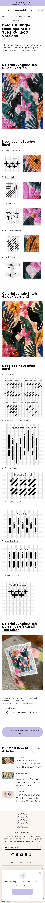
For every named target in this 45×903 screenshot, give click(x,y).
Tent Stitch (10, 257)
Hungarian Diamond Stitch (16, 420)
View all (37, 750)
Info (22, 868)
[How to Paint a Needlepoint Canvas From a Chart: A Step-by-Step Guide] (8, 775)
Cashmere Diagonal (13, 230)
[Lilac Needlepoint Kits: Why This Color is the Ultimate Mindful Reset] (8, 794)
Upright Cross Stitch (14, 150)
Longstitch (5, 20)
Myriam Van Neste (28, 50)
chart (18, 773)
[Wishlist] (37, 10)
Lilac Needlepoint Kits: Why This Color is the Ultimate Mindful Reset (28, 798)
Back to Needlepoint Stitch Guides (24, 732)
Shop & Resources (22, 862)
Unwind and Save (21, 832)
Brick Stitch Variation (14, 502)
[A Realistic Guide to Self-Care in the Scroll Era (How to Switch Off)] (8, 760)
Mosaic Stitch (11, 468)
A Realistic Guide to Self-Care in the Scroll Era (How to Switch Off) (29, 763)
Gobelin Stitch (11, 541)
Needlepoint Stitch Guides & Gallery (17, 703)
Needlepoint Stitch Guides (19, 17)
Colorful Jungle (20, 47)
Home (4, 17)
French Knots (11, 204)
